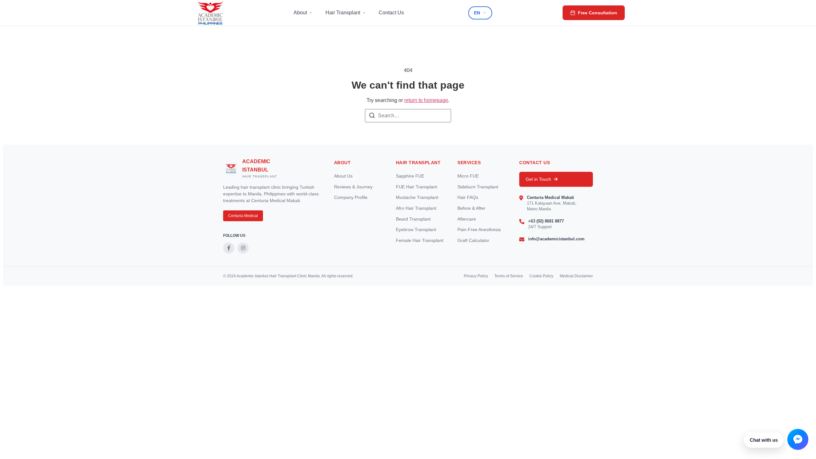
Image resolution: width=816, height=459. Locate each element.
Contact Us (391, 12)
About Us (343, 175)
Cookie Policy (541, 276)
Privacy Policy (476, 276)
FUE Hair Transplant (416, 186)
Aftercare (466, 219)
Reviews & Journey (353, 186)
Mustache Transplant (417, 197)
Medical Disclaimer (576, 276)
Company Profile (351, 197)
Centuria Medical (243, 216)
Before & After (471, 208)
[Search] (372, 116)
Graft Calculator (473, 240)
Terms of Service (508, 276)
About (300, 12)
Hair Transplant (342, 12)
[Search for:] (408, 115)
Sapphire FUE (410, 175)
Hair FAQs (467, 197)
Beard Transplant (413, 219)
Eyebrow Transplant (416, 229)
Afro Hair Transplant (416, 208)
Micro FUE (468, 175)
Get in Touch (538, 179)
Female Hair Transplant (419, 240)
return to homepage (426, 100)
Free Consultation (597, 12)
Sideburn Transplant (477, 186)
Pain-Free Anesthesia (479, 229)
